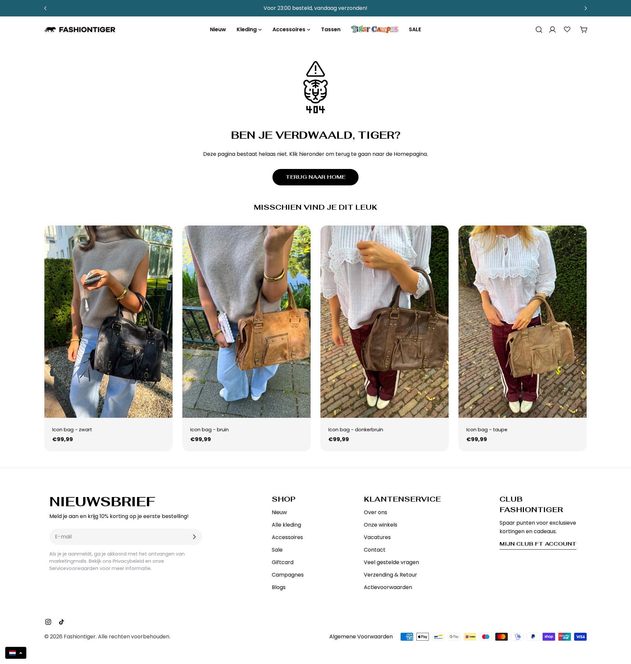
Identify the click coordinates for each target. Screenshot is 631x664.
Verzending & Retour (390, 575)
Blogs (279, 587)
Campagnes (288, 575)
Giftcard (282, 562)
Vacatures (377, 537)
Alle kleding (286, 525)
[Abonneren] (194, 537)
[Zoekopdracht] (536, 29)
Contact (375, 550)
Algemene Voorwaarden (361, 636)
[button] (15, 653)
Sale (277, 550)
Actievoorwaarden (388, 587)
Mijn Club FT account (538, 543)
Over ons (375, 512)
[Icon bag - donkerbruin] (384, 321)
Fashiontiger (80, 636)
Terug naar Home (315, 177)
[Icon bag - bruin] (246, 321)
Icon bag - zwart (72, 429)
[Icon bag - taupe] (522, 321)
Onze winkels (380, 525)
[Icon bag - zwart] (108, 321)
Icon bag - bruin (209, 429)
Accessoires (287, 537)
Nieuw (279, 512)
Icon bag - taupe (486, 429)
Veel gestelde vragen (391, 562)
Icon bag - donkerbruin (355, 429)
